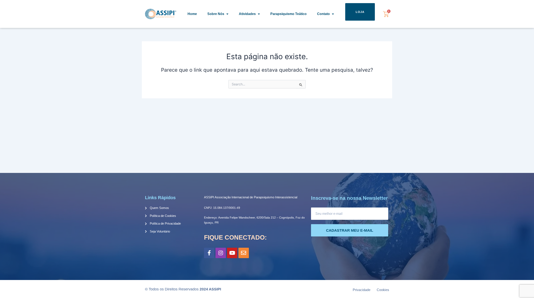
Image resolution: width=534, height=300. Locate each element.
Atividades (247, 14)
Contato (323, 14)
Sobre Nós (215, 14)
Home (192, 14)
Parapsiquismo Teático (288, 14)
